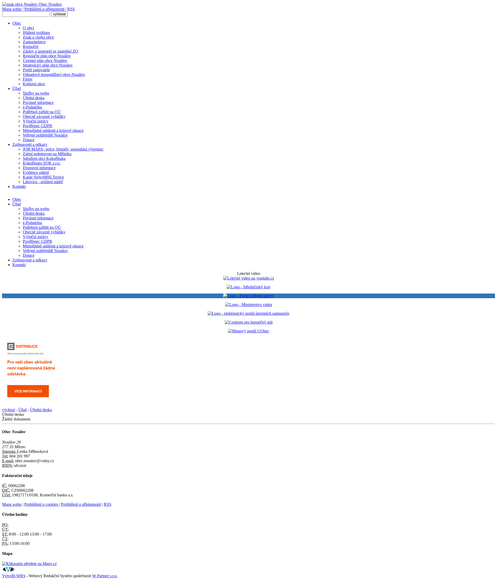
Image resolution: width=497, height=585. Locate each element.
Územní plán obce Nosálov (45, 60)
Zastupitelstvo (34, 42)
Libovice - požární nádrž (43, 182)
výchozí (8, 410)
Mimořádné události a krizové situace (53, 130)
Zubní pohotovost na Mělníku (47, 154)
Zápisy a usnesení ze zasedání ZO (50, 51)
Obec (16, 23)
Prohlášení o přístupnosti (44, 9)
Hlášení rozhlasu (36, 32)
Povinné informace (38, 102)
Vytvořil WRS (13, 576)
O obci (28, 28)
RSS (71, 9)
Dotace (28, 140)
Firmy (28, 79)
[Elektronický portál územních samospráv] (249, 313)
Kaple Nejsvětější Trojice (43, 177)
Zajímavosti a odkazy (29, 144)
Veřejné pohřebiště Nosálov (45, 135)
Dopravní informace (39, 168)
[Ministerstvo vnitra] (248, 304)
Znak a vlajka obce (38, 37)
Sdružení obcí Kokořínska (44, 158)
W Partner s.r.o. (105, 576)
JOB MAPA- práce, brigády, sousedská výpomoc (63, 149)
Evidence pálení (36, 172)
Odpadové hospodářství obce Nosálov (54, 74)
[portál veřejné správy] (248, 296)
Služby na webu (36, 93)
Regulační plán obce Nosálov (47, 56)
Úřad (16, 88)
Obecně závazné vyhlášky (44, 116)
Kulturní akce (34, 84)
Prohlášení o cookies (41, 504)
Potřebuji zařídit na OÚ (42, 112)
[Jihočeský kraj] (248, 287)
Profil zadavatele (36, 70)
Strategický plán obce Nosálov (48, 65)
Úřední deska (34, 98)
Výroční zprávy (35, 121)
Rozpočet (30, 46)
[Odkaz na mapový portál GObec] (248, 331)
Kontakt (19, 186)
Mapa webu (11, 9)
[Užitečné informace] (249, 322)
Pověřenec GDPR (37, 126)
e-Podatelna (32, 107)
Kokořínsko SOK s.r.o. (42, 163)
